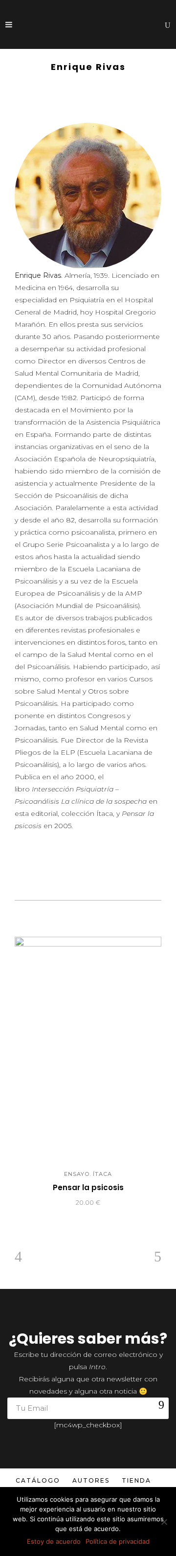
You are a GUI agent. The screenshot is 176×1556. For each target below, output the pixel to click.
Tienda (136, 1480)
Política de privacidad (118, 1541)
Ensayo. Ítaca (88, 1174)
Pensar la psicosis (88, 1187)
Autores (91, 1480)
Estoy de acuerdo (54, 1541)
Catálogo (38, 1480)
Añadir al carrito (42, 1202)
